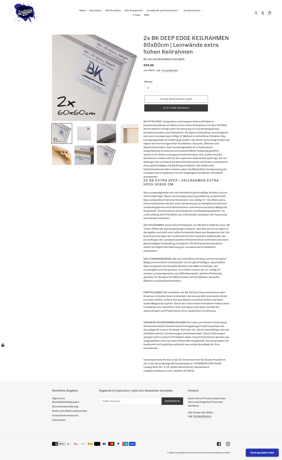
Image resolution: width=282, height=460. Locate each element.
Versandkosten (169, 70)
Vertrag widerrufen (262, 452)
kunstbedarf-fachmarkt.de (187, 453)
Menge (148, 81)
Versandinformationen (65, 415)
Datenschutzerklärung (65, 406)
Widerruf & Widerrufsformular (69, 410)
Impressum (58, 419)
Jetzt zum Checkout (176, 108)
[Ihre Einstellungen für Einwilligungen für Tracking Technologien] (3, 345)
